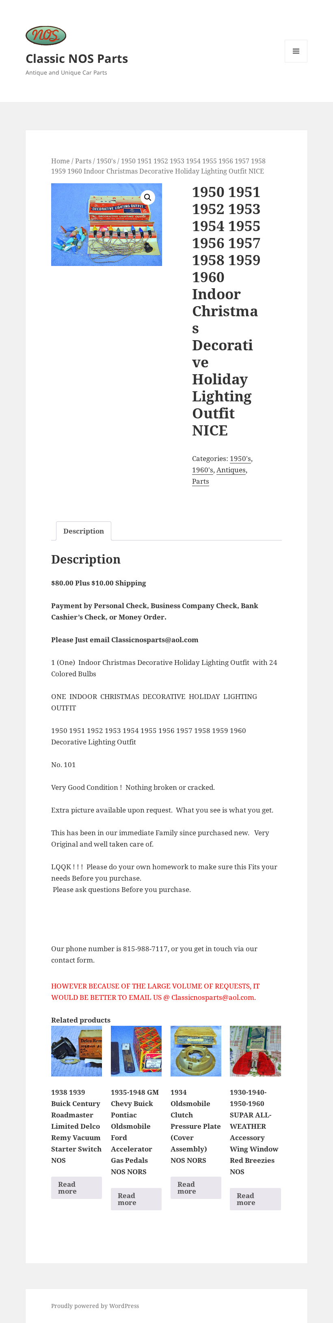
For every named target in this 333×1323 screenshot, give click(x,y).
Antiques (231, 469)
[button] (148, 197)
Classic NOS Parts (77, 58)
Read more (67, 1187)
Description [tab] (83, 531)
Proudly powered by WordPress (95, 1306)
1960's (202, 469)
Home (60, 161)
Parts (83, 161)
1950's (106, 161)
